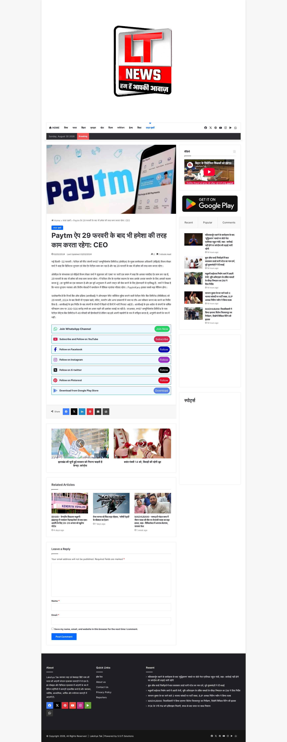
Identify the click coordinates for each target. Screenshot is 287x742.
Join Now (162, 329)
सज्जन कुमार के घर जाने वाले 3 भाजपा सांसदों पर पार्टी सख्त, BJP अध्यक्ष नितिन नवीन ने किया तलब (219, 296)
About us (101, 682)
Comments (229, 222)
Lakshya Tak (96, 736)
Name (55, 601)
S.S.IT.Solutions (125, 736)
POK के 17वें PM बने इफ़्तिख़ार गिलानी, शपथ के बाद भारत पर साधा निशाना (179, 706)
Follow (164, 349)
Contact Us (102, 687)
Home (55, 127)
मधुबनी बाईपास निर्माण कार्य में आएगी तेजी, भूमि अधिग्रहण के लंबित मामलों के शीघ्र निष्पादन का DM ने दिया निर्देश (194, 690)
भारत (75, 127)
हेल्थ (131, 127)
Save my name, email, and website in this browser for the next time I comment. (96, 629)
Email (55, 615)
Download (161, 390)
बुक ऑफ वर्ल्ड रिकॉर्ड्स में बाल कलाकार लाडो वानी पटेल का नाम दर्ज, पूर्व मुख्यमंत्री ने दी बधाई (220, 261)
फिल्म (110, 127)
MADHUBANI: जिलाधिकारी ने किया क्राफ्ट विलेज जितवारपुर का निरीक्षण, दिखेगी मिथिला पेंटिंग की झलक (192, 701)
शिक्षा (139, 127)
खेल (102, 127)
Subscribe (162, 339)
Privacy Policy (103, 692)
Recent (189, 222)
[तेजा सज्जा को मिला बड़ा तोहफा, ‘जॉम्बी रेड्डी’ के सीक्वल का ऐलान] (111, 503)
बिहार (83, 127)
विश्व (66, 127)
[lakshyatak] (143, 61)
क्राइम (93, 127)
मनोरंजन (120, 127)
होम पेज (99, 676)
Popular (207, 222)
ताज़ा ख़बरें (150, 127)
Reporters (101, 697)
